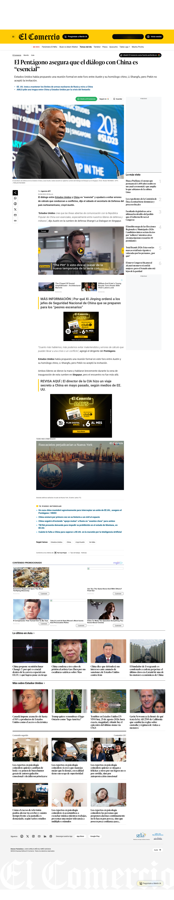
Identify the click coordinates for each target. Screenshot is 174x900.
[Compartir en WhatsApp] (15, 198)
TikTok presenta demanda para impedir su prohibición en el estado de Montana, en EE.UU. (78, 526)
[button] (80, 465)
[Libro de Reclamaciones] (157, 834)
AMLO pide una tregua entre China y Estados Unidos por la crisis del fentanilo (53, 89)
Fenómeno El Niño (49, 47)
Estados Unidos (56, 542)
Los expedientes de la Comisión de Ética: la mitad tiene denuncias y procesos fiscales (141, 201)
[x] (27, 834)
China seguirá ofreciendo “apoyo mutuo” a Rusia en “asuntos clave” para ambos (76, 521)
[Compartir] (15, 192)
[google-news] (50, 834)
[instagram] (33, 834)
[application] (80, 465)
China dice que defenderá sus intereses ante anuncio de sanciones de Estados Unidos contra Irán (105, 668)
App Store (80, 834)
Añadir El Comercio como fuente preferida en (140, 55)
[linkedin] (45, 834)
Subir (156, 848)
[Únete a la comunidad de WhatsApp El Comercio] (86, 99)
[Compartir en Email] (15, 215)
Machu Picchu (138, 47)
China (69, 542)
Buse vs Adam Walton (69, 47)
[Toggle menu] (13, 36)
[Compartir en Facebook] (15, 204)
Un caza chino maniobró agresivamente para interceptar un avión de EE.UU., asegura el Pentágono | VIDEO (80, 511)
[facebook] (21, 834)
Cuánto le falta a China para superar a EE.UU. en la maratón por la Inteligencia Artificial (80, 532)
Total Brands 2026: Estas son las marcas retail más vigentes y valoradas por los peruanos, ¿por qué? (140, 251)
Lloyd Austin (80, 542)
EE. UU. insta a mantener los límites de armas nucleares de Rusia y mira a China (55, 86)
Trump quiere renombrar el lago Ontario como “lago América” (68, 716)
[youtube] (39, 834)
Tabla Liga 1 (125, 47)
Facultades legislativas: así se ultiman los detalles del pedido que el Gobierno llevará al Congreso (139, 215)
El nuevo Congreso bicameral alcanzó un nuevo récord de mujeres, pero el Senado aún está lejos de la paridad (140, 266)
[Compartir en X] (15, 209)
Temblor (97, 47)
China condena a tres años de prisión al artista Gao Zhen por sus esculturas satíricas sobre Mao (69, 667)
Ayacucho (113, 47)
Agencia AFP (46, 191)
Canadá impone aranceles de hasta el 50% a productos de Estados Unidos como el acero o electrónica (30, 717)
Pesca (104, 47)
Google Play (95, 834)
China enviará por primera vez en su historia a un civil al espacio (69, 517)
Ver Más (92, 542)
